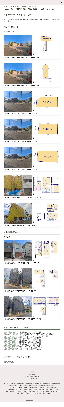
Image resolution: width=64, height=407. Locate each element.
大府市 (27, 393)
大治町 (47, 391)
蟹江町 (52, 391)
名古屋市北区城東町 (11, 346)
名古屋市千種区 (23, 387)
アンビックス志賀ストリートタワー (15, 333)
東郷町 (37, 391)
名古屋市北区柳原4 (10, 340)
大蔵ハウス (8, 338)
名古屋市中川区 (14, 385)
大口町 (46, 389)
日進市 (32, 391)
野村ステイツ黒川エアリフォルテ (15, 335)
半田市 (38, 393)
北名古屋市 (19, 389)
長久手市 (26, 391)
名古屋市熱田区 (41, 385)
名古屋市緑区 (11, 389)
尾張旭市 (20, 391)
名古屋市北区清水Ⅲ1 (11, 349)
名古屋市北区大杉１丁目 (12, 345)
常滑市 (43, 393)
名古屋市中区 (20, 383)
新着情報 (6, 383)
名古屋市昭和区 (13, 387)
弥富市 (17, 393)
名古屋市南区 (32, 385)
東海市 (33, 393)
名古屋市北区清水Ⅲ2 (11, 348)
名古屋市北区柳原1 (10, 344)
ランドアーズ (7, 6)
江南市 (41, 389)
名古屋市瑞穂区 (51, 385)
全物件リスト (15, 6)
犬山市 (56, 389)
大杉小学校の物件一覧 (10, 361)
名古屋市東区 (29, 383)
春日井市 (8, 391)
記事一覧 (13, 383)
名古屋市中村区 (56, 383)
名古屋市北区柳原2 (10, 342)
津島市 (58, 391)
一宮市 (36, 389)
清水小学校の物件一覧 (10, 362)
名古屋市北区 (23, 6)
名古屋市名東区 (43, 387)
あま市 (42, 391)
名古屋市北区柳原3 (10, 341)
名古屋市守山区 (33, 387)
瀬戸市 (14, 391)
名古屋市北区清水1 (10, 332)
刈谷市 (48, 393)
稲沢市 (30, 389)
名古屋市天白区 (52, 387)
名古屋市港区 (23, 385)
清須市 (25, 389)
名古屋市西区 (46, 383)
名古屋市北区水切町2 (11, 337)
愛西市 (22, 393)
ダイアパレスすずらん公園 (13, 336)
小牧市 (51, 389)
